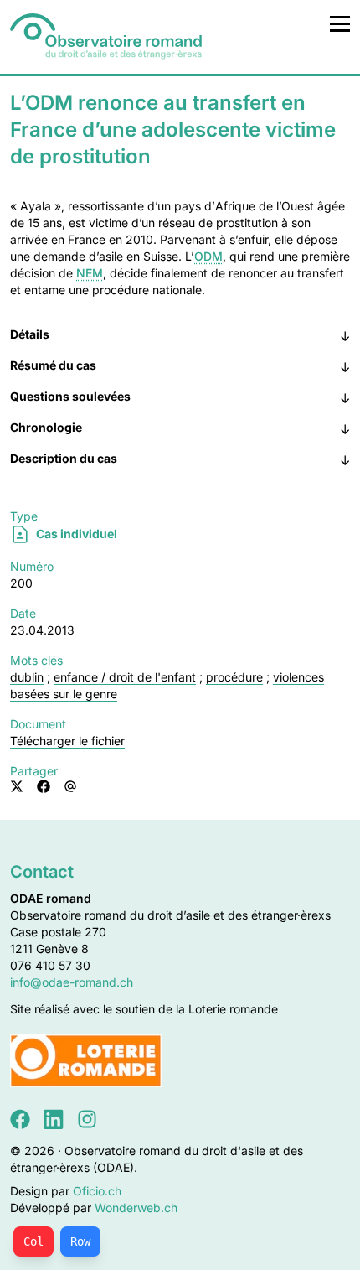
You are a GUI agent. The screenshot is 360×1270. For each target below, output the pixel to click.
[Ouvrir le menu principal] (340, 23)
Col (33, 1241)
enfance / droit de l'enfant (125, 677)
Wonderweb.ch (136, 1207)
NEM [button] (89, 273)
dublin (27, 677)
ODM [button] (208, 256)
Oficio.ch (97, 1191)
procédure (234, 677)
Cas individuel (75, 533)
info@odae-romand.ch (71, 982)
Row (80, 1241)
